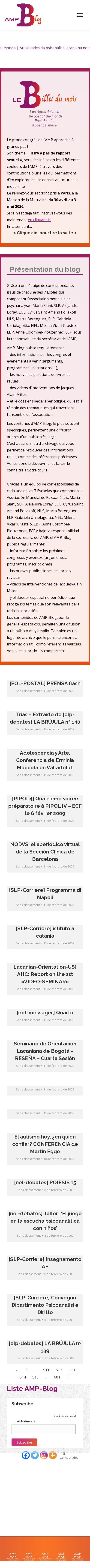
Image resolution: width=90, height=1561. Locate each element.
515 (35, 1377)
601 (57, 1377)
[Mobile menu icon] (80, 15)
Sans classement (28, 691)
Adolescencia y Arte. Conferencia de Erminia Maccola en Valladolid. (45, 760)
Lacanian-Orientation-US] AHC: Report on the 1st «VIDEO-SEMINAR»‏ (45, 974)
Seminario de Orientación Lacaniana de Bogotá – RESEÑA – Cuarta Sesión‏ (45, 1051)
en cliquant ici (39, 219)
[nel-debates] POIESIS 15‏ (45, 1182)
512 (59, 1370)
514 (23, 1377)
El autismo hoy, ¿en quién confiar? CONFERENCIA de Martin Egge (45, 1144)
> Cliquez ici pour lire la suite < (45, 232)
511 (46, 1370)
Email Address (23, 1421)
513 (72, 1370)
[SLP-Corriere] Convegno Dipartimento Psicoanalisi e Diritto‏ (45, 1305)
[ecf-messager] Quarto (45, 1013)
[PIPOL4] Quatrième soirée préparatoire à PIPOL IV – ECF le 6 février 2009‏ (45, 806)
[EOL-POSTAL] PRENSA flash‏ (45, 683)
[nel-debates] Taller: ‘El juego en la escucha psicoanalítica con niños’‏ (45, 1220)
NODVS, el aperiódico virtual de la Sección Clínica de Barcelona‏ (45, 851)
